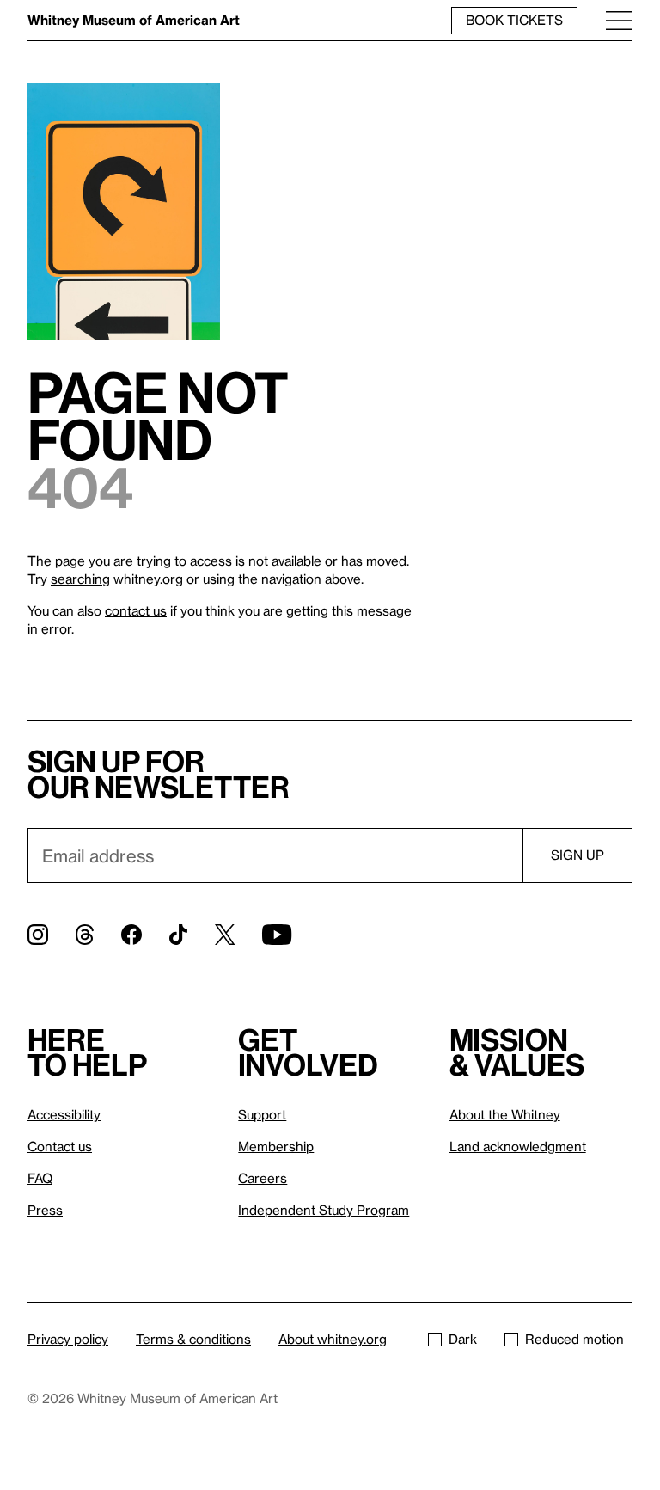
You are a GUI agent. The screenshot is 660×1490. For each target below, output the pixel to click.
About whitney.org (332, 1338)
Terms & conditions (193, 1338)
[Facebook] (131, 935)
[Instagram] (38, 935)
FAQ (40, 1178)
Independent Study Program (323, 1209)
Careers (262, 1178)
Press (45, 1209)
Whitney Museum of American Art (134, 20)
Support (262, 1114)
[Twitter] (224, 935)
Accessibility (64, 1114)
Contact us (60, 1146)
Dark (463, 1338)
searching (80, 578)
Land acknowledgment (517, 1146)
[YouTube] (276, 935)
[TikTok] (178, 935)
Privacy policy (68, 1338)
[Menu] (618, 20)
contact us (136, 610)
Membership (276, 1146)
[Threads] (84, 935)
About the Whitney (504, 1114)
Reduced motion (574, 1338)
